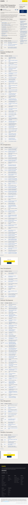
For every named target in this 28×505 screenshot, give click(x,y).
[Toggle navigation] (7, 1)
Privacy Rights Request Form (6, 501)
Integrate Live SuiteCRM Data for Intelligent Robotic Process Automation (12, 437)
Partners (22, 482)
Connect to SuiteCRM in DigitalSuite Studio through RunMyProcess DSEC (12, 382)
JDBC (5, 60)
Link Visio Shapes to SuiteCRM (12, 141)
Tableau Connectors (4, 485)
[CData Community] (5, 470)
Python (5, 47)
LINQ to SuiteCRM (11, 334)
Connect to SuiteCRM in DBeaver (12, 414)
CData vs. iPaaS (16, 481)
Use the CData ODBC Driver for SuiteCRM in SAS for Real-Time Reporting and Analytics (12, 124)
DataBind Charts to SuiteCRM (12, 306)
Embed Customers (16, 480)
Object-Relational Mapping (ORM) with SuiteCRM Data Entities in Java (23, 24)
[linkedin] (2, 470)
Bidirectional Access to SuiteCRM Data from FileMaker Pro (23, 22)
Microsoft (9, 492)
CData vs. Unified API (16, 482)
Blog (2, 491)
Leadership (22, 481)
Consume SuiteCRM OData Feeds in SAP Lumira (23, 34)
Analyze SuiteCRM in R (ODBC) (12, 114)
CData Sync (6, 149)
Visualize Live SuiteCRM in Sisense (13, 128)
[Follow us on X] (16, 9)
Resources (3, 492)
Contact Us (22, 484)
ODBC (5, 58)
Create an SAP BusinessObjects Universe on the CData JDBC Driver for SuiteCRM (13, 119)
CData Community (4, 489)
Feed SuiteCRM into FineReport (12, 77)
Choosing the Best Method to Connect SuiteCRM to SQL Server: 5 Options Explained (23, 32)
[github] (4, 470)
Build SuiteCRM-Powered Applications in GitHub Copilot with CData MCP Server (12, 346)
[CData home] (3, 1)
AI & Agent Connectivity (17, 479)
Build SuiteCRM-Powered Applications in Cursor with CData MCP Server (13, 323)
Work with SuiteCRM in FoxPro (12, 185)
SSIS (5, 172)
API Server (3, 481)
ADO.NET (6, 91)
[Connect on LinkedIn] (17, 9)
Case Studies (3, 490)
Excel (5, 213)
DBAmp (9, 480)
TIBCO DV (6, 296)
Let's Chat (3, 472)
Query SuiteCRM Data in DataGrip (12, 409)
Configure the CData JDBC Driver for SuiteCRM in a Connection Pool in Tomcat (13, 392)
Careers (21, 483)
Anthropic (9, 489)
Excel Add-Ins (3, 483)
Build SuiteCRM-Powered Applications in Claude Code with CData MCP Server (13, 315)
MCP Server (5, 42)
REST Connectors (4, 482)
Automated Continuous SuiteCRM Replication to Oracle (23, 29)
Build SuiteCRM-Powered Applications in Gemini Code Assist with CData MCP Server (12, 343)
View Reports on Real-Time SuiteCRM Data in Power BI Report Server (23, 41)
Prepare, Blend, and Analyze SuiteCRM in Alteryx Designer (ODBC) (12, 58)
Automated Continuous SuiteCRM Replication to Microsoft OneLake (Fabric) (12, 216)
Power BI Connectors (4, 484)
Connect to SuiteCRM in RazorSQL (12, 426)
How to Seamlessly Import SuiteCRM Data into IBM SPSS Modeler (23, 36)
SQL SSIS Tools (9, 479)
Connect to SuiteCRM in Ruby (12, 380)
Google (9, 491)
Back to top (2, 50)
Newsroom (22, 479)
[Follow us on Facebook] (15, 9)
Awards (21, 480)
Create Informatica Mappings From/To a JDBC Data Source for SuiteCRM (12, 206)
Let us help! (9, 456)
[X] (3, 470)
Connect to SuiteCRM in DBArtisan (12, 413)
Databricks (9, 490)
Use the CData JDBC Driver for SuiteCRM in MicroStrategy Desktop (12, 96)
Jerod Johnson (4, 9)
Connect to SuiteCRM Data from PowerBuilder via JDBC (23, 26)
